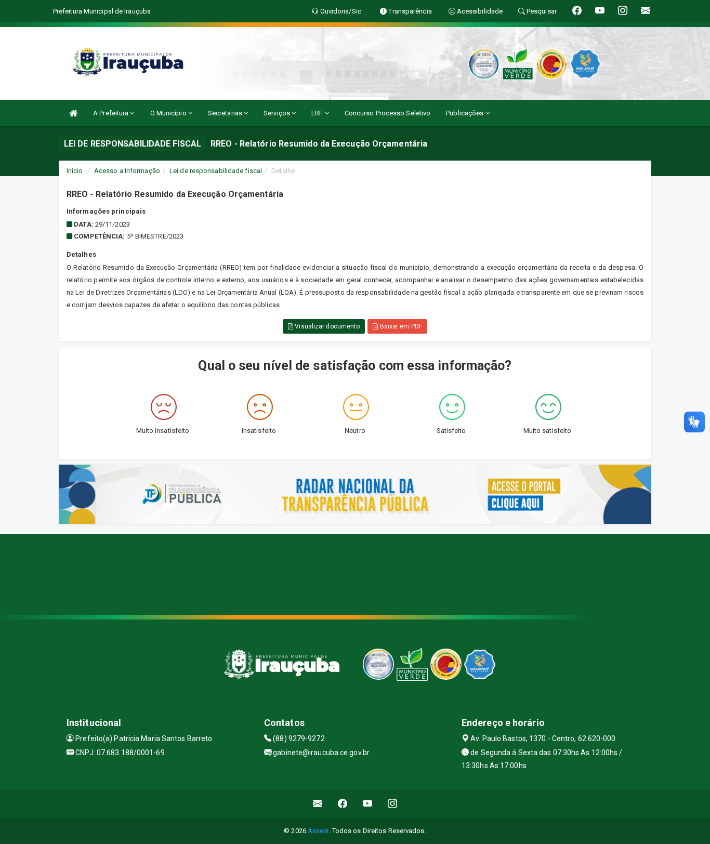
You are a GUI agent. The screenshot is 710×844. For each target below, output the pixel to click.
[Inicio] (73, 113)
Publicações (465, 113)
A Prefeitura (111, 113)
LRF (317, 113)
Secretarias (226, 113)
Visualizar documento (326, 326)
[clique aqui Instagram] (393, 804)
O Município (169, 113)
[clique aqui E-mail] (318, 804)
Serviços (278, 113)
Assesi (318, 831)
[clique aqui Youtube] (368, 804)
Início (75, 171)
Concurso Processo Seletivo (388, 113)
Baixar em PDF (400, 326)
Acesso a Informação (127, 171)
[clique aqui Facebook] (343, 804)
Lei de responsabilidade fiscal (215, 171)
